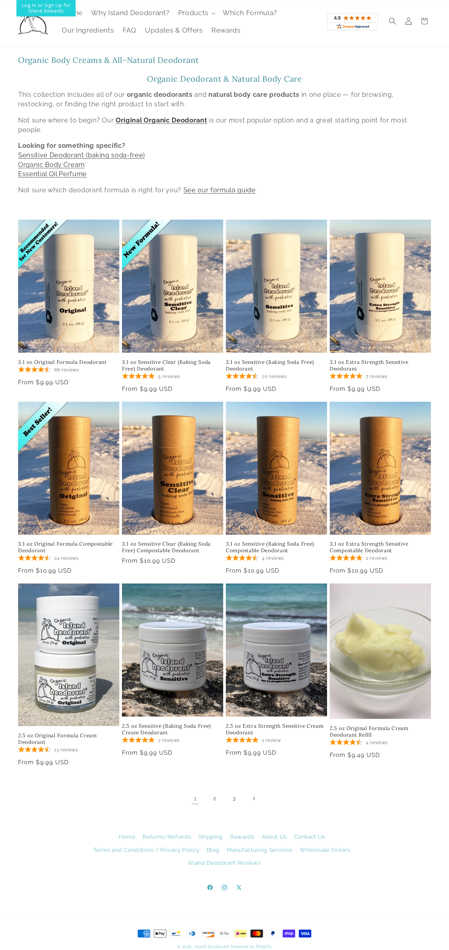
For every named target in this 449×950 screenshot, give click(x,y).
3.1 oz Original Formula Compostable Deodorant (65, 547)
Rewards (242, 836)
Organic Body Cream (51, 165)
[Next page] (254, 798)
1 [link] (195, 798)
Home (127, 836)
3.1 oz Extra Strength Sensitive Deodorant (369, 365)
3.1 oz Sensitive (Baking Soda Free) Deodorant (270, 365)
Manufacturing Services (260, 850)
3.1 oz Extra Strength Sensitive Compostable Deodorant (369, 547)
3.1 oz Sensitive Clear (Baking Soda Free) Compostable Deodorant (166, 547)
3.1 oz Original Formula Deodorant (62, 362)
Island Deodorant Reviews (224, 862)
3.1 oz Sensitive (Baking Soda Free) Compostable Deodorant (270, 547)
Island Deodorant (211, 946)
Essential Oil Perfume (52, 174)
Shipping (211, 836)
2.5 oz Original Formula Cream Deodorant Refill (369, 731)
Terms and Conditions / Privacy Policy (146, 850)
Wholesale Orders (325, 850)
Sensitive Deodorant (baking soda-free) (81, 155)
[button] (196, 13)
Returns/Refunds (167, 836)
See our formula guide (219, 190)
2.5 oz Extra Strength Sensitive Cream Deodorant (275, 729)
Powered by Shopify (251, 946)
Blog (213, 850)
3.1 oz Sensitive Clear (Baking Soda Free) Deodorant (166, 365)
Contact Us (309, 836)
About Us (274, 836)
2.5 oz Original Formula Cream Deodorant (57, 738)
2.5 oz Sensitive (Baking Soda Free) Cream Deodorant (166, 729)
